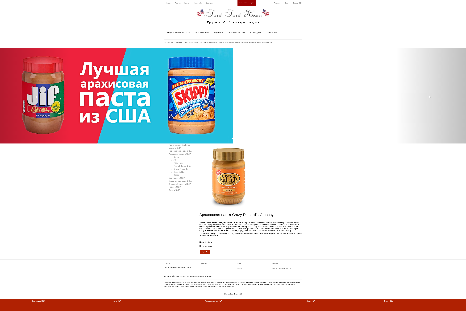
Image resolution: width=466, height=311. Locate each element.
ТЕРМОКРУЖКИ (271, 33)
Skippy (177, 157)
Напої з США (175, 187)
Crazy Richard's (181, 169)
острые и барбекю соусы (196, 284)
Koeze (176, 175)
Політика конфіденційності (281, 268)
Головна (168, 3)
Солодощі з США (177, 178)
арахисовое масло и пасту (215, 284)
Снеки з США (388, 301)
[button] (35, 95)
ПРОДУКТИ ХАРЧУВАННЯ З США (178, 33)
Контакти (187, 3)
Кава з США (174, 190)
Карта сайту (198, 3)
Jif (175, 160)
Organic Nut (179, 172)
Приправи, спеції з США (180, 151)
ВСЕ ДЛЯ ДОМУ (255, 33)
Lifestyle (239, 268)
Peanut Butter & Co (182, 166)
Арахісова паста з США (197, 42)
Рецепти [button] (277, 3)
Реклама (275, 264)
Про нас (178, 3)
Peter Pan (178, 163)
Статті (287, 3)
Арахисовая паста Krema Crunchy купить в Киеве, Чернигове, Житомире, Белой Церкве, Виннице (239, 42)
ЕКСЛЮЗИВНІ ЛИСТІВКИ (236, 33)
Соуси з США (116, 301)
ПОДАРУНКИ (218, 33)
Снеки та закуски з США (180, 181)
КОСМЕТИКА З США (202, 33)
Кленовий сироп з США (180, 184)
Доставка (209, 3)
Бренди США (297, 3)
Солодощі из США (38, 301)
